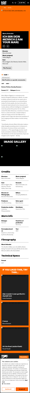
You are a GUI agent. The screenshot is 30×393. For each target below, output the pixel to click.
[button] (15, 384)
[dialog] (15, 376)
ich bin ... (10, 7)
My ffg (23, 3)
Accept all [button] (22, 389)
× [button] (28, 360)
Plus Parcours (7, 68)
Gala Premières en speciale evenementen (13, 80)
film (5, 7)
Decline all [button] (8, 389)
